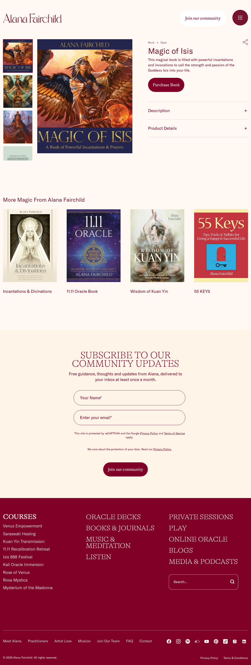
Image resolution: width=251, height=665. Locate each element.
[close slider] (240, 17)
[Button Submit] (232, 582)
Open (163, 42)
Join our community (125, 469)
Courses (19, 517)
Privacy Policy (149, 433)
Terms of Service (174, 433)
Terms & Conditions (236, 658)
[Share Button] (245, 42)
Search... (180, 582)
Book (151, 42)
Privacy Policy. (162, 449)
